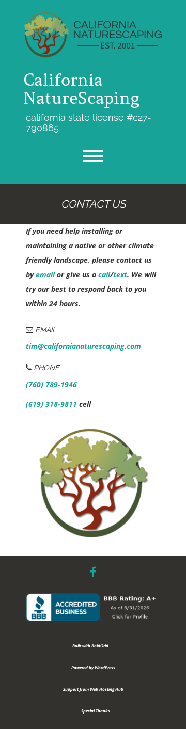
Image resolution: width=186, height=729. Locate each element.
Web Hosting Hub (106, 689)
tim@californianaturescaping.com (83, 346)
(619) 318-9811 (51, 404)
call (104, 274)
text (120, 274)
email (45, 274)
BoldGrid (100, 645)
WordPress (105, 667)
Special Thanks (95, 711)
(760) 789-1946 (51, 384)
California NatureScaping (81, 89)
